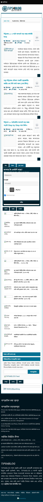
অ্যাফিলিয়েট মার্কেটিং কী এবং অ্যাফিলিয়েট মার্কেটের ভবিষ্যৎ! (14, 415)
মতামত (5, 209)
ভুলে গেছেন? (21, 165)
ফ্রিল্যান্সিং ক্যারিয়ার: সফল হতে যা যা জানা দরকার (25, 306)
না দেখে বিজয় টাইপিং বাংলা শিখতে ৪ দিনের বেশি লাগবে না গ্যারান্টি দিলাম (18, 424)
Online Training (5, 426)
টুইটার (20, 381)
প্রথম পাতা (6, 21)
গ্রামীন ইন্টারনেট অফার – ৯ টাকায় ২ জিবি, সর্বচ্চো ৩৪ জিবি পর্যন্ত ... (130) (18, 440)
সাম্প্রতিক (20, 209)
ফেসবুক (5, 381)
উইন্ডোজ (8, 41)
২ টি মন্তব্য (13, 89)
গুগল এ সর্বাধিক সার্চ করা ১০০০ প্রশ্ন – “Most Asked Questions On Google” (20, 418)
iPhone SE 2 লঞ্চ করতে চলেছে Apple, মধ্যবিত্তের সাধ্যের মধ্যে (24, 345)
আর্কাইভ (17, 493)
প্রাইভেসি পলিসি (35, 493)
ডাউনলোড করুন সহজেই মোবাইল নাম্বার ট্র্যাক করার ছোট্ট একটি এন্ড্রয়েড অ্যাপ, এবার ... (25, 288)
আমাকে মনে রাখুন (10, 195)
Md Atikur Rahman (20, 41)
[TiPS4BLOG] (21, 7)
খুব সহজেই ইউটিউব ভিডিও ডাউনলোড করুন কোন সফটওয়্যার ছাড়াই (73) (18, 443)
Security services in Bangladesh (15, 421)
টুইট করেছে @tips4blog (12, 389)
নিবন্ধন (12, 165)
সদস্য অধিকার (10, 493)
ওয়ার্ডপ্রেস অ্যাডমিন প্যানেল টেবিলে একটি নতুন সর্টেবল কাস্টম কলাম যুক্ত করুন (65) (20, 447)
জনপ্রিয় (13, 209)
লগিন (6, 165)
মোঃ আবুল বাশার (18, 87)
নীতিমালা (28, 493)
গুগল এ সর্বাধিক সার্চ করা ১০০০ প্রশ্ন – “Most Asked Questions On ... (25, 326)
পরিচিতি (23, 493)
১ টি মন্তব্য (19, 43)
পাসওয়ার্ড (6, 180)
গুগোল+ (13, 381)
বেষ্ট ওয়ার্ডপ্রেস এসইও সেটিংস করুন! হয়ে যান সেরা (25, 232)
